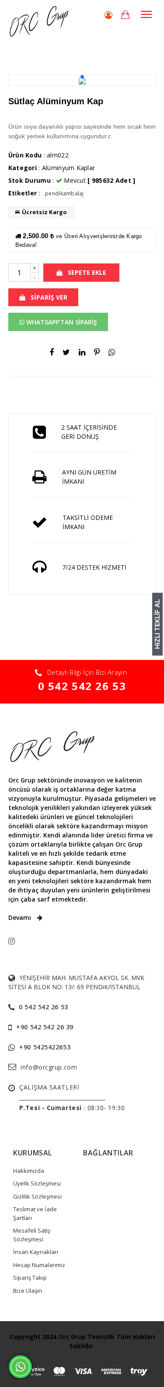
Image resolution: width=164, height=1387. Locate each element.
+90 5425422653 (44, 1047)
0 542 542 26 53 (82, 686)
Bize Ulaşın (27, 1291)
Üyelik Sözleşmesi (37, 1183)
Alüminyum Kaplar (68, 168)
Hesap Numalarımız (39, 1265)
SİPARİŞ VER (48, 297)
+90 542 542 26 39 (44, 1027)
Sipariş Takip (30, 1277)
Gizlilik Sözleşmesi (37, 1196)
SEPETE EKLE (86, 272)
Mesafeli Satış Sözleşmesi (31, 1234)
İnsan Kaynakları (35, 1252)
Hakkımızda (28, 1171)
